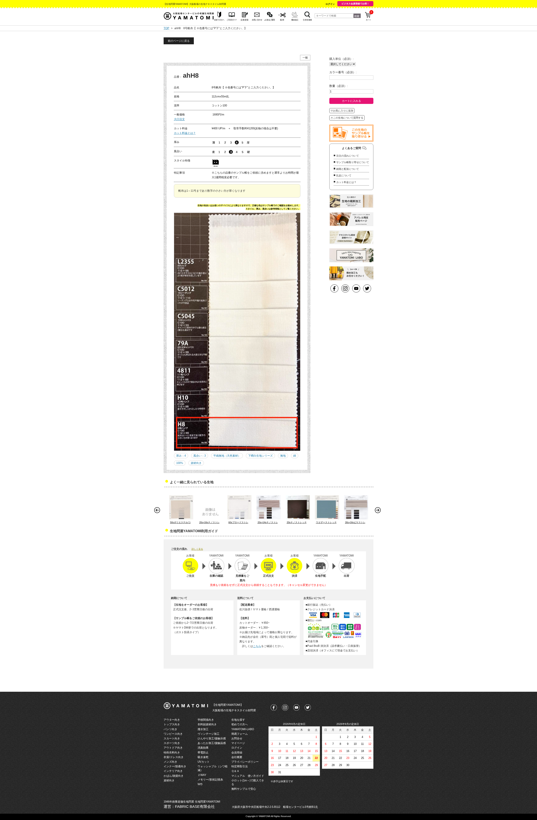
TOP (166, 28)
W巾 (200, 784)
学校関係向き (206, 719)
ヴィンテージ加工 (208, 733)
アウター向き (172, 719)
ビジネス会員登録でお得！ (355, 3)
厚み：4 (181, 455)
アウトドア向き (173, 747)
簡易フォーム (239, 733)
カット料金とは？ (185, 133)
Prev (158, 511)
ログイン (330, 4)
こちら (257, 646)
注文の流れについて (347, 155)
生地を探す (238, 719)
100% (179, 463)
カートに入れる (351, 100)
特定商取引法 (239, 766)
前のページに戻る (179, 40)
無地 (283, 455)
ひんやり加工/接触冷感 (212, 738)
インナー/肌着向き (175, 766)
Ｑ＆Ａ (235, 771)
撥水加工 (203, 729)
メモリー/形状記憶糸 (210, 779)
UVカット (204, 761)
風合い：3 (199, 455)
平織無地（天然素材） (227, 455)
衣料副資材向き (207, 724)
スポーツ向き (172, 743)
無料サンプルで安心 (243, 788)
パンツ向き (170, 729)
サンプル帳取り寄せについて (352, 162)
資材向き (196, 463)
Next (379, 511)
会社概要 (236, 757)
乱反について (343, 175)
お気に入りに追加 (343, 110)
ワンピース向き (173, 733)
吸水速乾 (203, 757)
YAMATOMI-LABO (242, 729)
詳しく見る (197, 549)
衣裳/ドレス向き (174, 757)
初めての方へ (239, 724)
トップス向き (172, 724)
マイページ (238, 743)
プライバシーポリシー (245, 761)
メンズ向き (170, 761)
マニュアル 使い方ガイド (247, 775)
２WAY (202, 775)
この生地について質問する (348, 117)
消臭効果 (203, 747)
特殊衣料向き (172, 752)
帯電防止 (203, 752)
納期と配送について (347, 169)
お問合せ (236, 738)
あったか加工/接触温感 (212, 743)
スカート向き (172, 738)
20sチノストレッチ (297, 522)
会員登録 (236, 752)
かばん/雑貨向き (174, 775)
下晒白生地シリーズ (260, 455)
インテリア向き (173, 771)
